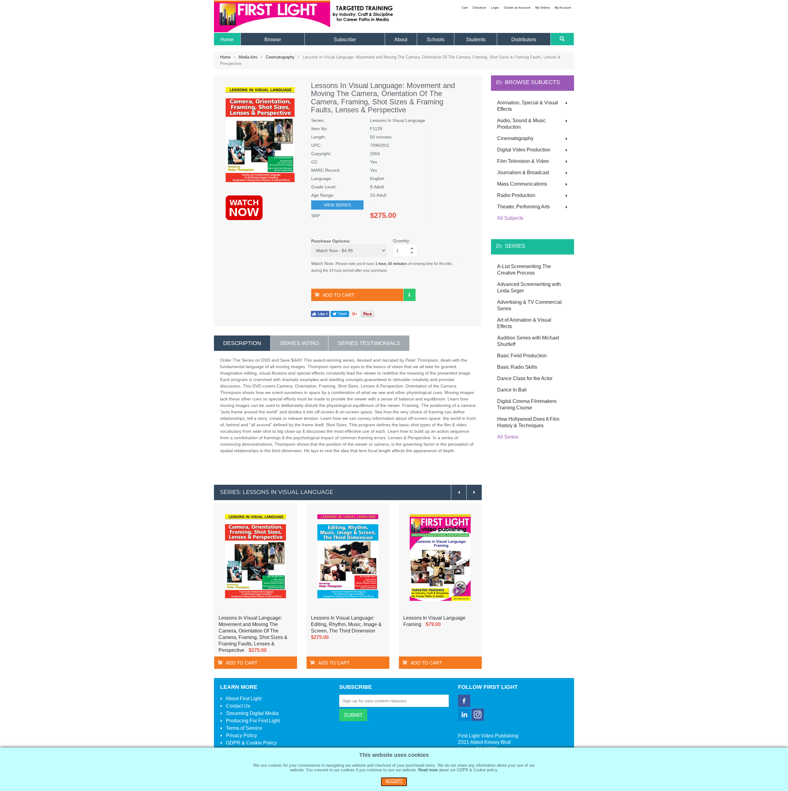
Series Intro (299, 343)
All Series (507, 437)
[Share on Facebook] (320, 313)
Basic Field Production (522, 355)
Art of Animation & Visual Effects (524, 323)
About (243, 698)
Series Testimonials (369, 343)
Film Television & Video (523, 161)
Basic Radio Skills (517, 367)
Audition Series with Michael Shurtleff (528, 341)
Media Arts (248, 57)
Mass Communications (522, 184)
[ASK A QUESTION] (409, 295)
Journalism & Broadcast (523, 172)
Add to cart (338, 295)
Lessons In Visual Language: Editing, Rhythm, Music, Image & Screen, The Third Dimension (346, 624)
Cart (465, 7)
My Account (563, 7)
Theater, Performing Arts (523, 206)
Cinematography (280, 57)
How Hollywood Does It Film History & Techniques (528, 422)
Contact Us (237, 706)
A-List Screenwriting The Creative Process (524, 269)
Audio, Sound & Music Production (521, 124)
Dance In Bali (512, 389)
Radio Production (516, 195)
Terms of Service (243, 728)
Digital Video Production (523, 149)
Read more (428, 770)
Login (495, 7)
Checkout (479, 7)
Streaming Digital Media (252, 713)
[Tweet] (340, 313)
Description (242, 343)
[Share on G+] (355, 313)
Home (225, 57)
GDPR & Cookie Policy (251, 742)
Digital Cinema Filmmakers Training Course (527, 404)
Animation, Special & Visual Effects (527, 106)
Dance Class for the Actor (525, 378)
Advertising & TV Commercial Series (529, 305)
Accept (394, 780)
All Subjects (510, 218)
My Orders (542, 7)
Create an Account (517, 7)
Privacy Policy (241, 735)
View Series (337, 205)
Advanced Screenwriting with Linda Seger (529, 287)
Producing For (252, 720)
